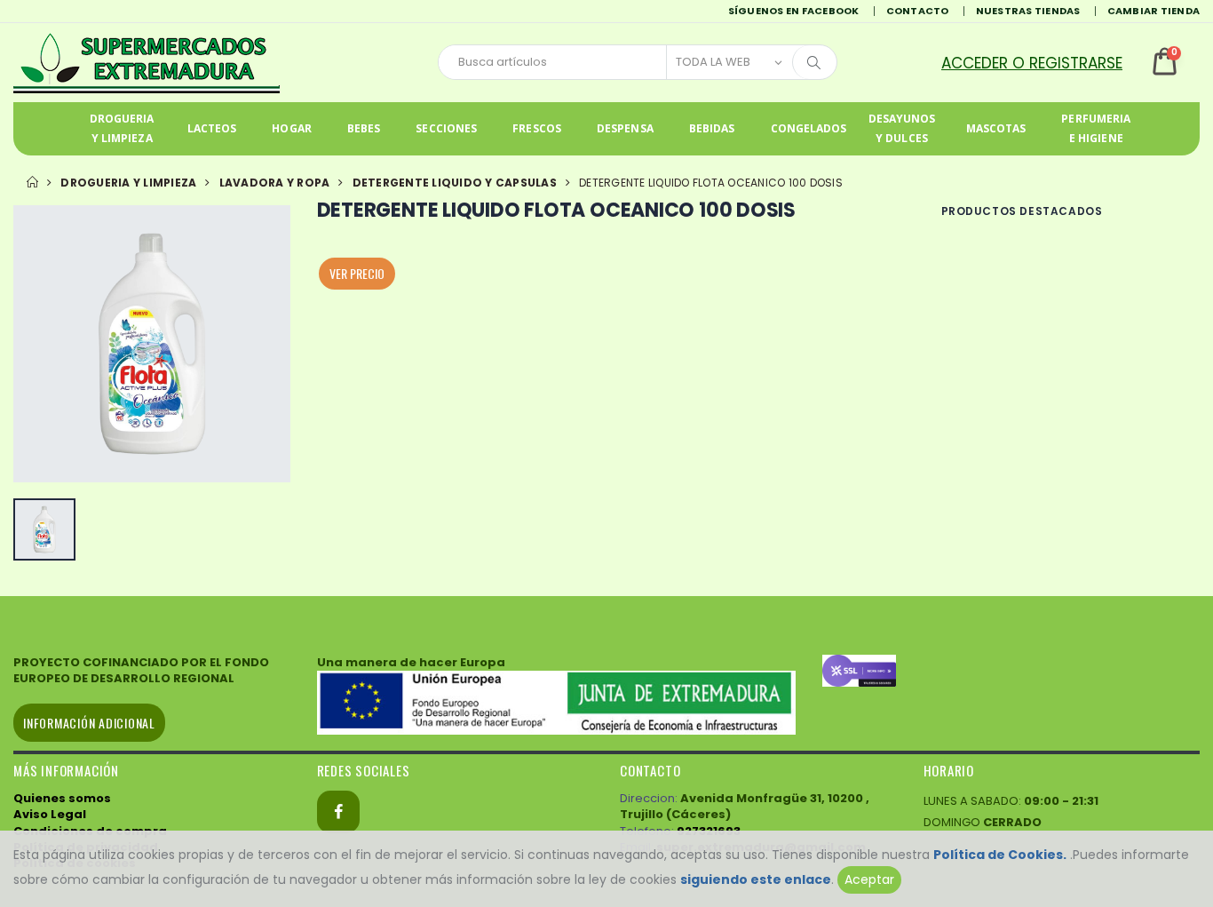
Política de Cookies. (999, 854)
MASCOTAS (996, 128)
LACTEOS (212, 128)
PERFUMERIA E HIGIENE (1095, 128)
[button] (1043, 62)
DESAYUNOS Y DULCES (902, 128)
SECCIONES (446, 128)
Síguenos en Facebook (794, 11)
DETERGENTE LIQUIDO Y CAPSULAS (455, 182)
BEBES (364, 128)
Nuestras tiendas (1028, 11)
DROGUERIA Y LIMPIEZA (122, 128)
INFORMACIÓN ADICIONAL (89, 722)
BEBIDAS (712, 128)
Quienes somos (62, 798)
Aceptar (869, 879)
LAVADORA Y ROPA (274, 182)
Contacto (917, 11)
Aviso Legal (49, 814)
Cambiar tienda (1154, 11)
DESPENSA (625, 128)
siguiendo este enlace (755, 879)
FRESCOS (536, 128)
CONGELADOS (809, 128)
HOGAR (292, 128)
